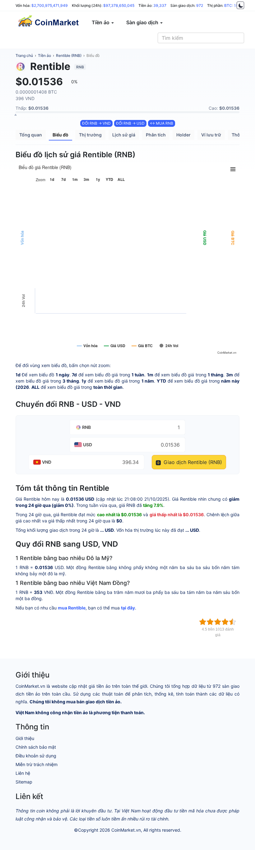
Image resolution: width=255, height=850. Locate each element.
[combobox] (201, 38)
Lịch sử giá (123, 134)
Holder (183, 134)
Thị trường (90, 134)
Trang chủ (24, 55)
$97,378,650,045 (118, 5)
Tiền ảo (44, 55)
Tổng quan (30, 134)
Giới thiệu (25, 738)
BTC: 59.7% (234, 5)
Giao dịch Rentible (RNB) (192, 462)
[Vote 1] (202, 622)
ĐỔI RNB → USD (130, 123)
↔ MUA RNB (161, 123)
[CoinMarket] (48, 22)
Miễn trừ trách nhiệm (37, 764)
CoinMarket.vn (126, 830)
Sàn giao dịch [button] (143, 22)
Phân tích (156, 134)
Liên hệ (23, 773)
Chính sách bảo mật (36, 747)
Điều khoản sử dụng (36, 755)
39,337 (159, 5)
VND (46, 462)
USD (87, 444)
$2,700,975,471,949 (49, 5)
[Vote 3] (217, 622)
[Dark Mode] (240, 5)
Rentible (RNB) (68, 55)
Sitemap (24, 781)
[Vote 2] (210, 622)
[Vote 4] (225, 622)
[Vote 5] (232, 622)
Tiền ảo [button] (101, 22)
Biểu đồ (93, 55)
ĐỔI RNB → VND (96, 123)
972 (199, 5)
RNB (86, 427)
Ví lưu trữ (211, 134)
